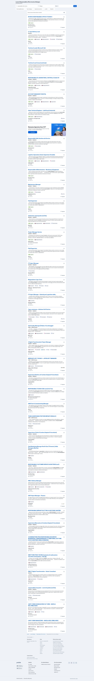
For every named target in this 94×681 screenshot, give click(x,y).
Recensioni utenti (57, 667)
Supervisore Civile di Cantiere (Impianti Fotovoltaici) (42, 432)
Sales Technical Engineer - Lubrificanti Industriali (41, 110)
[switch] (64, 12)
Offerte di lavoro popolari (31, 657)
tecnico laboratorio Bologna (57, 650)
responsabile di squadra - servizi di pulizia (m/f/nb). (42, 587)
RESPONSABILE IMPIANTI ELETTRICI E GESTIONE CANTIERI (44, 510)
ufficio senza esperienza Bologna (58, 645)
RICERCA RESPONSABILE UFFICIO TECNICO (40, 17)
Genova (41, 650)
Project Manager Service (35, 232)
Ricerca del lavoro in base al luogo (32, 658)
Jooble (76, 678)
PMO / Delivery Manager (34, 480)
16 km (56, 6)
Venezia (41, 649)
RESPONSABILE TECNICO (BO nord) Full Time (40, 388)
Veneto (41, 643)
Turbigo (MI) (42, 646)
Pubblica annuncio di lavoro (45, 664)
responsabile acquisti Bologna (57, 649)
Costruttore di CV (57, 670)
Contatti (29, 669)
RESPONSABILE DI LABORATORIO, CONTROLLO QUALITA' (43, 77)
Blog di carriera (56, 665)
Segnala (63, 27)
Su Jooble (30, 664)
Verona (41, 642)
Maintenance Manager (34, 184)
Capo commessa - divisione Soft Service (39, 309)
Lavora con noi (30, 670)
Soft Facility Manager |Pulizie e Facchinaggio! (40, 325)
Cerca (75, 6)
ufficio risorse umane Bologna (57, 643)
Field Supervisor (32, 201)
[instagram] (71, 663)
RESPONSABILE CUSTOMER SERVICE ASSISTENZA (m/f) (43, 464)
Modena (41, 653)
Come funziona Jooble (32, 665)
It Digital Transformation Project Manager (39, 342)
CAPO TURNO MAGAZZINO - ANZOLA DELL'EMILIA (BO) (43, 620)
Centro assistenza (31, 672)
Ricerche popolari (30, 637)
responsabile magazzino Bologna (58, 653)
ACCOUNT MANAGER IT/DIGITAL (37, 94)
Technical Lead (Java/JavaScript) (37, 63)
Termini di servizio (19, 678)
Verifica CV (56, 672)
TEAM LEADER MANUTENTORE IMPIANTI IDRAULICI (42, 416)
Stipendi (55, 669)
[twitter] (74, 663)
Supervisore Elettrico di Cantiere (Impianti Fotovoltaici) (43, 374)
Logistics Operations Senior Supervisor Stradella (41, 154)
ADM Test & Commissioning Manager (38, 403)
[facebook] (69, 663)
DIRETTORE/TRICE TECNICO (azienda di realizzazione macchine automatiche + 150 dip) (42, 555)
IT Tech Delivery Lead (34, 31)
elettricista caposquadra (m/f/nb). (37, 215)
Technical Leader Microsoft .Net (37, 48)
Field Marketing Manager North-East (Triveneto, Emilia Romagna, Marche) (43, 447)
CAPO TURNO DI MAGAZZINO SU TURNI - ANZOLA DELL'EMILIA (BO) (42, 604)
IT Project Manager (33, 263)
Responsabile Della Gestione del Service (39, 138)
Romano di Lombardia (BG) (44, 641)
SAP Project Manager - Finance (36, 495)
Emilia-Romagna (42, 645)
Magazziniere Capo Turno (35, 279)
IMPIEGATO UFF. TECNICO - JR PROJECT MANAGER (42, 358)
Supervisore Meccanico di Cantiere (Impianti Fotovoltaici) (44, 523)
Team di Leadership (31, 667)
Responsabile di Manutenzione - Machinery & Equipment (43, 169)
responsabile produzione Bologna (58, 641)
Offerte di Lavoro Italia (32, 673)
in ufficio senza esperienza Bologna (58, 646)
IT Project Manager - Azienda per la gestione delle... (42, 294)
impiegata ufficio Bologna (57, 642)
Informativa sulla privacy (28, 678)
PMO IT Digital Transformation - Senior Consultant (42, 571)
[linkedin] (76, 663)
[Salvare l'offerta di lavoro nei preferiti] (64, 17)
